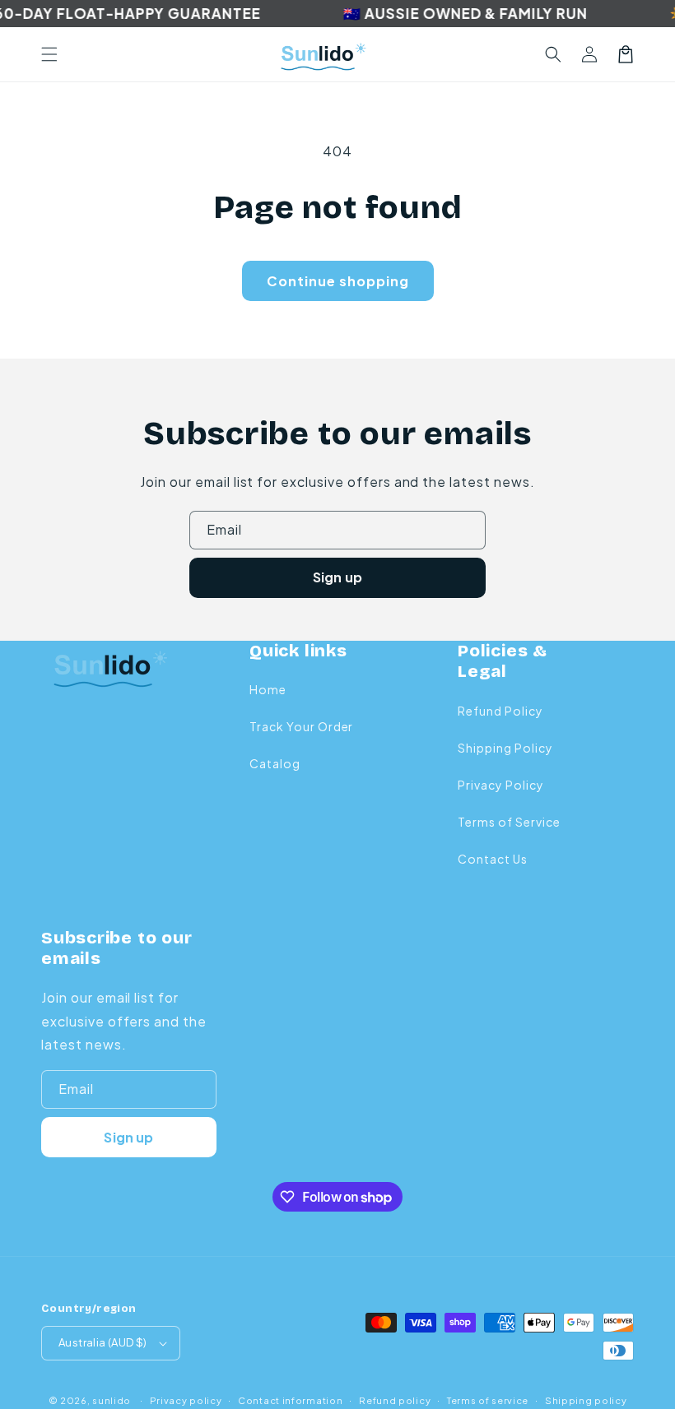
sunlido (111, 1400)
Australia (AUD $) (102, 1342)
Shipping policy (586, 1400)
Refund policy (395, 1400)
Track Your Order (301, 726)
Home (267, 689)
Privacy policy (186, 1400)
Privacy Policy (500, 784)
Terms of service (487, 1400)
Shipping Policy (505, 747)
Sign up (337, 577)
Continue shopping (338, 281)
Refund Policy (500, 710)
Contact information (290, 1400)
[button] (49, 54)
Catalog (274, 763)
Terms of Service (509, 821)
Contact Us (493, 858)
